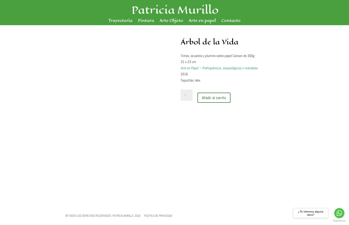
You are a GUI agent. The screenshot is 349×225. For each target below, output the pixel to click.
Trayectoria (120, 21)
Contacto (231, 21)
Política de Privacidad (158, 216)
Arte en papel (202, 21)
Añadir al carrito (214, 97)
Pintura (146, 21)
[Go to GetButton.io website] (339, 221)
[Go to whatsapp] (339, 213)
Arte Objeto (171, 21)
